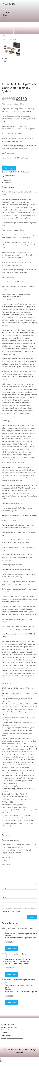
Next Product (8, 58)
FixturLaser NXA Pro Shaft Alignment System (20, 938)
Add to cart (9, 168)
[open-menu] (37, 1043)
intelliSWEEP (6, 237)
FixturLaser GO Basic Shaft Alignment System (21, 992)
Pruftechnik (25, 172)
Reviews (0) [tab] (8, 183)
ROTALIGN (33, 205)
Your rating (6, 857)
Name (4, 888)
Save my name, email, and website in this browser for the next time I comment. (19, 910)
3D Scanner (18, 961)
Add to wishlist (10, 176)
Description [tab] (8, 180)
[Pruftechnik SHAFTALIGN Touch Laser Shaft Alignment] (12, 67)
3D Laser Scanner (10, 961)
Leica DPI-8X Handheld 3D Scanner (17, 963)
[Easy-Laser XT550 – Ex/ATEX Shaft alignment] (12, 49)
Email (4, 897)
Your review (7, 864)
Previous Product (10, 40)
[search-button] (35, 30)
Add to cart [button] (11, 948)
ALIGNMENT (13, 172)
